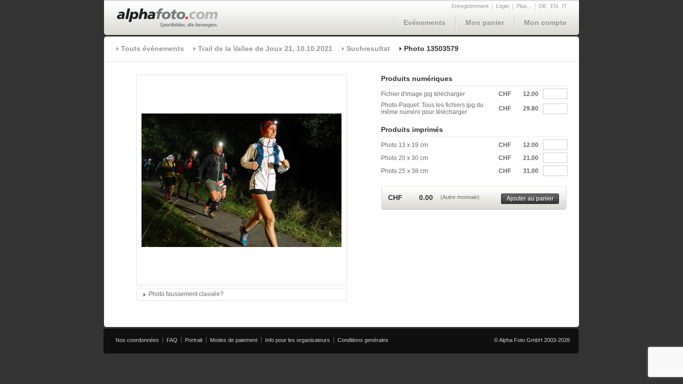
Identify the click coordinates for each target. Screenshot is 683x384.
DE (542, 6)
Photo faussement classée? (186, 294)
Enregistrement (470, 6)
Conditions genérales (363, 340)
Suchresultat (368, 48)
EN (554, 6)
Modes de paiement (234, 340)
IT (564, 6)
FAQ (172, 340)
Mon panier (485, 22)
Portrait (193, 340)
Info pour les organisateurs (297, 340)
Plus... (524, 6)
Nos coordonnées (137, 340)
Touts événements (152, 48)
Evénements (425, 22)
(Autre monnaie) (460, 197)
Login (502, 6)
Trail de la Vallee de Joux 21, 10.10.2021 (265, 48)
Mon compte (545, 22)
